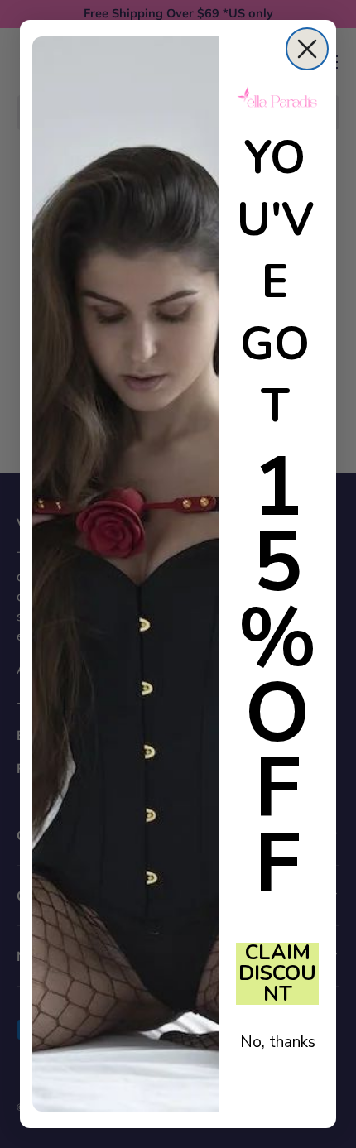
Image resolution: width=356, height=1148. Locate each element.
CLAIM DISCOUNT (277, 974)
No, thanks (277, 1042)
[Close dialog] (307, 49)
